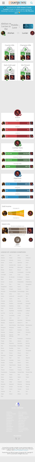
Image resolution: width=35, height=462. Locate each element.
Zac (10, 391)
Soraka (3, 362)
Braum (19, 270)
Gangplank (28, 284)
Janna (27, 294)
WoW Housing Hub (23, 417)
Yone (2, 389)
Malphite (3, 320)
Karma (27, 301)
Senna (19, 350)
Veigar (27, 377)
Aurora (19, 265)
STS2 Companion (23, 428)
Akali (27, 255)
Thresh (2, 370)
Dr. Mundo (11, 277)
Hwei (27, 291)
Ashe (27, 262)
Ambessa (28, 258)
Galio (19, 284)
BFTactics (9, 431)
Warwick (3, 384)
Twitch (2, 374)
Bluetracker (21, 421)
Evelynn (20, 279)
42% (28, 53)
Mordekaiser (29, 325)
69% (7, 53)
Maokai (3, 322)
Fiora (2, 284)
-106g (12, 73)
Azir (27, 265)
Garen (10, 286)
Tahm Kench (12, 365)
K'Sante (3, 301)
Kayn (2, 308)
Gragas (3, 289)
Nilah (19, 332)
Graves (19, 289)
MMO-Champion (22, 418)
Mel (27, 322)
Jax (27, 296)
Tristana (11, 370)
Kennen (11, 308)
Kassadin (20, 303)
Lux (18, 318)
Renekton (20, 345)
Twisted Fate (21, 372)
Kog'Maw (11, 310)
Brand (2, 270)
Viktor (10, 382)
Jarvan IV (11, 296)
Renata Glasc (12, 345)
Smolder (11, 360)
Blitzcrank (20, 267)
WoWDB (20, 415)
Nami (27, 327)
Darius (27, 274)
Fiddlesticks (21, 282)
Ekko (2, 279)
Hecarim (3, 291)
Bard (2, 267)
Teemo (19, 367)
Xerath (11, 386)
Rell (2, 345)
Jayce (10, 298)
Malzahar (20, 320)
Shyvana (3, 355)
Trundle (28, 370)
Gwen (27, 289)
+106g (6, 73)
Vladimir (20, 382)
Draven (27, 277)
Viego (2, 382)
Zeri (27, 391)
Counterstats (9, 417)
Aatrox (2, 255)
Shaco (11, 353)
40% (28, 73)
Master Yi (11, 322)
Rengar (28, 345)
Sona (19, 360)
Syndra (3, 365)
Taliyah (19, 365)
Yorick (10, 389)
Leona (19, 313)
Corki (10, 274)
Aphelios (20, 262)
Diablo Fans (21, 425)
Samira (3, 350)
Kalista (19, 301)
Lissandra (11, 315)
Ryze (19, 348)
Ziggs (2, 394)
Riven (2, 348)
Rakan (2, 343)
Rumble (11, 348)
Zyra (2, 396)
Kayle (19, 306)
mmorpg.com (22, 420)
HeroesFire (9, 429)
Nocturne (28, 332)
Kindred (28, 308)
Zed (19, 391)
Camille (11, 272)
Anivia (19, 260)
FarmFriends (9, 426)
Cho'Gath (28, 272)
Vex (18, 379)
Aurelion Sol (12, 265)
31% (12, 53)
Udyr (19, 374)
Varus (2, 377)
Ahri (10, 255)
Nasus (2, 330)
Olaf (19, 334)
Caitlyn (2, 272)
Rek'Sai (28, 343)
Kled (2, 310)
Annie (2, 262)
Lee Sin (3, 313)
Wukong (20, 384)
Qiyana (19, 341)
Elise (10, 279)
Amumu (3, 260)
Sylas (27, 362)
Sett (2, 353)
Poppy (2, 341)
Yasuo (27, 386)
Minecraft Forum (22, 413)
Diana (2, 277)
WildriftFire (9, 418)
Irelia (10, 294)
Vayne (10, 377)
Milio (2, 325)
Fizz (10, 284)
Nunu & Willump (3, 335)
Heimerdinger (12, 291)
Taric (2, 367)
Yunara (19, 389)
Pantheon (20, 338)
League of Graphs (11, 413)
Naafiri (19, 327)
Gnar (27, 286)
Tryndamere (4, 372)
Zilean (10, 394)
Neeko (27, 330)
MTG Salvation (22, 412)
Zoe (27, 394)
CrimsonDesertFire (23, 429)
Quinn (27, 341)
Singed (11, 355)
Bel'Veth (11, 267)
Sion (27, 355)
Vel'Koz (11, 379)
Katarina (3, 306)
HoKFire (20, 431)
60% (23, 73)
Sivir (10, 358)
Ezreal (2, 282)
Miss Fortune (12, 325)
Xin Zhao (20, 386)
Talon (27, 365)
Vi (26, 379)
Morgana (3, 327)
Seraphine (28, 350)
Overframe (21, 426)
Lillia (2, 315)
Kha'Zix (19, 308)
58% (23, 53)
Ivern (19, 294)
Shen (27, 353)
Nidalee (3, 332)
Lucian (27, 315)
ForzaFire (9, 428)
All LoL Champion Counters (21, 450)
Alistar (10, 258)
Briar (27, 270)
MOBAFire (9, 412)
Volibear (28, 382)
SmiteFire (9, 421)
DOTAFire (9, 423)
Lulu (2, 318)
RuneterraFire (10, 420)
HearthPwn (21, 423)
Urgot (27, 374)
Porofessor (9, 415)
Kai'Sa (11, 301)
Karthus (3, 303)
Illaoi (2, 294)
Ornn (10, 338)
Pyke (10, 341)
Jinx (27, 298)
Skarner (28, 358)
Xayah (2, 386)
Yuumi (27, 389)
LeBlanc (28, 310)
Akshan (3, 258)
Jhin (19, 298)
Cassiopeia (20, 272)
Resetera (8, 425)
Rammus (11, 343)
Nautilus (20, 330)
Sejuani (11, 350)
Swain (19, 362)
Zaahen (3, 391)
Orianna (3, 338)
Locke (19, 315)
